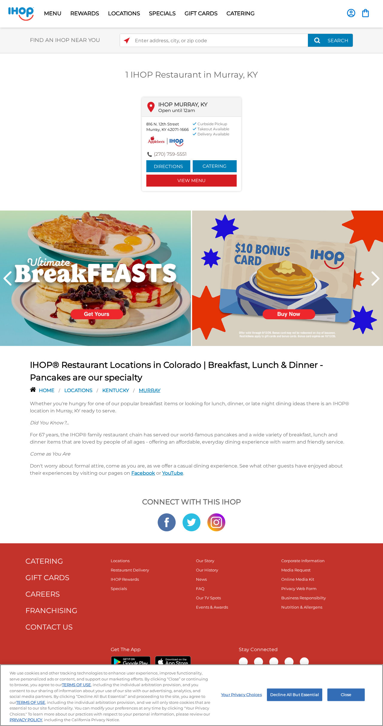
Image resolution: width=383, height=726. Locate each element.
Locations (79, 390)
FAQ (200, 588)
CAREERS (42, 594)
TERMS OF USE (76, 684)
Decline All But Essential (294, 694)
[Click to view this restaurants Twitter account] (191, 521)
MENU (52, 13)
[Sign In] (351, 13)
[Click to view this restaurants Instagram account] (216, 521)
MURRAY (149, 390)
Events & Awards (212, 607)
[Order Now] (365, 13)
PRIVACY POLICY (26, 719)
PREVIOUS (7, 279)
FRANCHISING (51, 610)
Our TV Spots (208, 597)
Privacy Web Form (299, 588)
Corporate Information (303, 560)
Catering (215, 166)
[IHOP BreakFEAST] (95, 277)
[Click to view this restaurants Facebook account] (167, 521)
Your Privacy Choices (241, 694)
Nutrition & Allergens (301, 607)
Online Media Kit (297, 579)
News (201, 579)
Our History (207, 570)
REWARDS (84, 13)
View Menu (191, 180)
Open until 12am (176, 110)
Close (346, 694)
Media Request (296, 570)
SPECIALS (162, 13)
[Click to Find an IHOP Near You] (126, 40)
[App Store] (173, 662)
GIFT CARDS (201, 13)
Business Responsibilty (303, 597)
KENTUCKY (116, 390)
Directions (168, 166)
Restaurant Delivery (130, 570)
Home (47, 390)
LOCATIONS (124, 13)
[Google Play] (131, 662)
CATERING (241, 13)
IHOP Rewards (125, 579)
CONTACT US (49, 627)
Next (375, 279)
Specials (119, 588)
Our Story (205, 560)
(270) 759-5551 (170, 154)
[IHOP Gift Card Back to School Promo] (287, 277)
